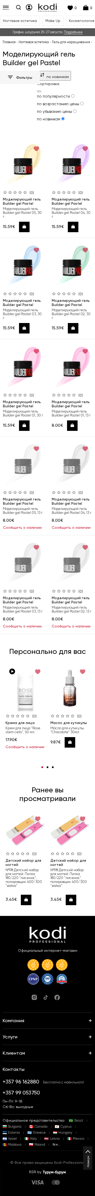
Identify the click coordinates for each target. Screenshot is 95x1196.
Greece (39, 1132)
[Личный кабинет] (29, 7)
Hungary (65, 1132)
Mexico (78, 1139)
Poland (40, 1145)
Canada (41, 1126)
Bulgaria (14, 1126)
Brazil (78, 1120)
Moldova (14, 1145)
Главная (9, 42)
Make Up (52, 21)
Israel (12, 1139)
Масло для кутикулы (68, 723)
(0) (32, 193)
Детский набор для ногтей (23, 862)
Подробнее (73, 32)
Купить (26, 226)
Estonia (14, 1132)
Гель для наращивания (71, 42)
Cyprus (66, 1126)
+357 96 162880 (21, 1081)
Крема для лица (20, 723)
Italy (33, 1139)
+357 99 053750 (21, 1092)
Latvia (55, 1139)
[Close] (39, 91)
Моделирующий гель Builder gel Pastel (22, 201)
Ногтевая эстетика (20, 21)
